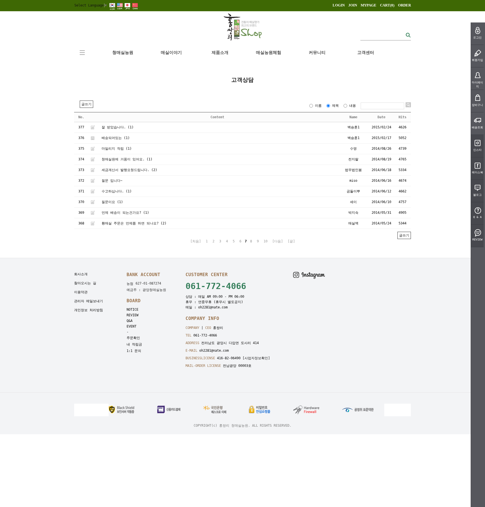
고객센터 (365, 52)
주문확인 (133, 338)
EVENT (131, 326)
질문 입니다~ (112, 181)
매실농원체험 (268, 52)
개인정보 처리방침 (88, 310)
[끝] (291, 241)
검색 (408, 34)
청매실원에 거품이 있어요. (123, 159)
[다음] (277, 241)
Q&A (129, 321)
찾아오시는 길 (85, 283)
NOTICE (132, 310)
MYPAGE (368, 5)
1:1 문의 (134, 351)
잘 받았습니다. (114, 127)
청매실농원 (122, 52)
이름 (318, 106)
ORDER (404, 5)
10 (265, 241)
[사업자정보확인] (256, 358)
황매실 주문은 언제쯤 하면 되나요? (130, 223)
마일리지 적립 (113, 149)
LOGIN (339, 5)
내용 (352, 106)
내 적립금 (134, 344)
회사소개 (81, 274)
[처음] (195, 241)
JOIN (352, 5)
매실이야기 (171, 52)
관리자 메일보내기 (88, 301)
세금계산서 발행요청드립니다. (125, 170)
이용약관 (81, 292)
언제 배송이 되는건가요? (121, 213)
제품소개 (220, 52)
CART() (387, 5)
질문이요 (108, 202)
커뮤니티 (317, 52)
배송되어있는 (112, 138)
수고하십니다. (113, 191)
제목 (335, 106)
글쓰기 (86, 104)
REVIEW (132, 315)
